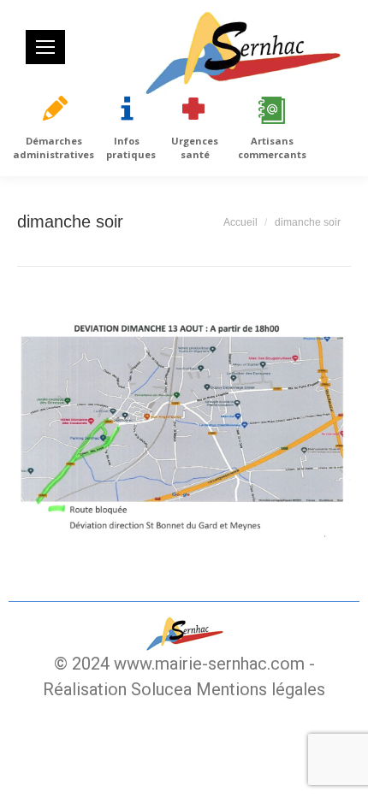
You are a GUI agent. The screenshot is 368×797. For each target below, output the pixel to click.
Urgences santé (194, 147)
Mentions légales (260, 689)
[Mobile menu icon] (45, 47)
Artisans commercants (272, 147)
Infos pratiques (131, 147)
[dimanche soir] (184, 425)
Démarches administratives (53, 147)
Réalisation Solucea (117, 689)
